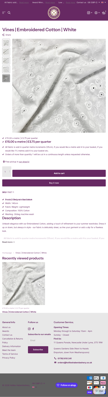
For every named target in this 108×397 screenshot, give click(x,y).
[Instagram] (29, 329)
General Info (8, 322)
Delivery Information (11, 346)
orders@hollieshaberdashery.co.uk (75, 362)
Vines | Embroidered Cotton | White (19, 312)
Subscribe (38, 349)
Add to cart (59, 173)
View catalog (3, 13)
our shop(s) (24, 161)
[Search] (9, 13)
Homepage (7, 253)
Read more (24, 2)
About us (6, 327)
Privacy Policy (8, 357)
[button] (100, 86)
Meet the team (9, 350)
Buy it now (54, 183)
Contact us (81, 2)
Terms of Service (10, 354)
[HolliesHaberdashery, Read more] (89, 13)
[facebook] (33, 329)
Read (7, 242)
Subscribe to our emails (39, 334)
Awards (5, 331)
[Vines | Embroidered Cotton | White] (23, 283)
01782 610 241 (65, 358)
